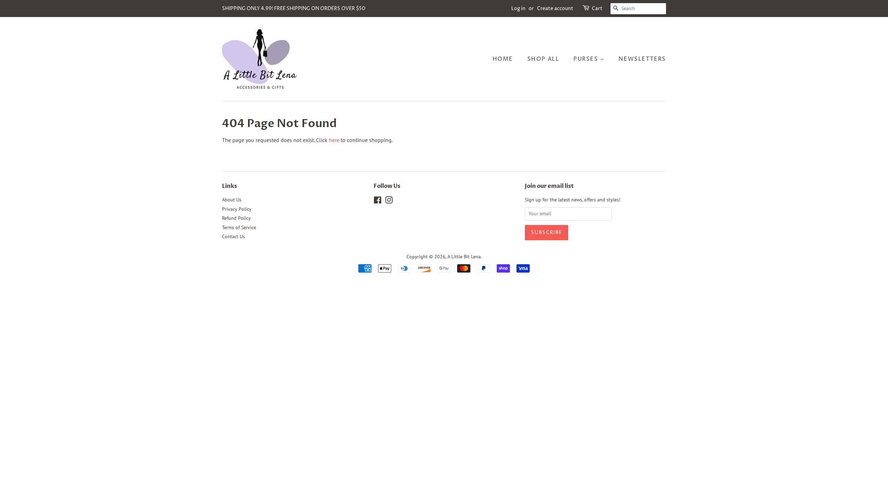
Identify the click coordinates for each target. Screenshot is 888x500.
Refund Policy (236, 218)
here (334, 139)
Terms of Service (239, 227)
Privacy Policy (236, 209)
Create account (555, 8)
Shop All (543, 59)
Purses (586, 59)
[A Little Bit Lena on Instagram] (389, 201)
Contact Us (233, 236)
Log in (518, 8)
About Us (231, 200)
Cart (597, 8)
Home (503, 59)
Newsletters (642, 59)
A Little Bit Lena (464, 256)
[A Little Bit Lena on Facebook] (378, 201)
